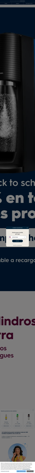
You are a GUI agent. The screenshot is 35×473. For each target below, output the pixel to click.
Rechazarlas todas (30, 471)
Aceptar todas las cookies (21, 471)
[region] (17, 467)
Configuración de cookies (5, 471)
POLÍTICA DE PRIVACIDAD (26, 469)
